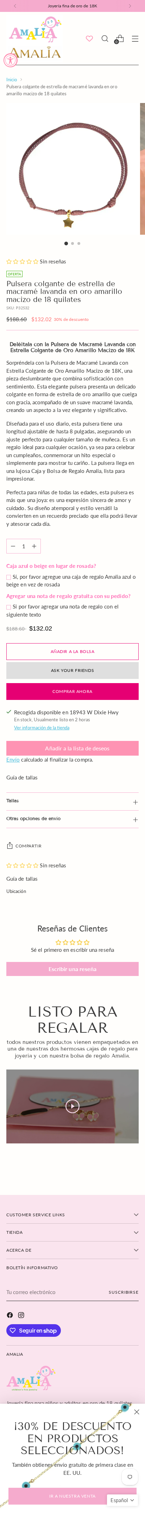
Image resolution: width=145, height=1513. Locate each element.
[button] (122, 1500)
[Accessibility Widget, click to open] (11, 60)
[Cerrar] (136, 1412)
